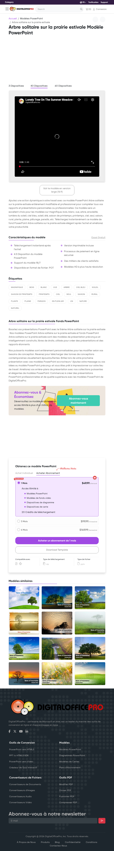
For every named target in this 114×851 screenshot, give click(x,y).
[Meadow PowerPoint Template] (90, 673)
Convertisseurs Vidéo (20, 802)
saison (81, 294)
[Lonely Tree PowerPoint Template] (90, 597)
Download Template (57, 549)
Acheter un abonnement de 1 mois (57, 540)
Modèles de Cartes (69, 761)
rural (94, 294)
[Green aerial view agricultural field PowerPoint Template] (57, 648)
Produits (45, 842)
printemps (44, 294)
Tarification (93, 2)
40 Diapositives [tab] (39, 85)
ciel (58, 294)
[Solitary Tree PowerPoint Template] (90, 623)
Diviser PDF (65, 790)
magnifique (17, 287)
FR (83, 2)
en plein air (58, 301)
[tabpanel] (57, 136)
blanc (44, 287)
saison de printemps (21, 294)
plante (14, 301)
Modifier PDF (66, 784)
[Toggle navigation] (7, 9)
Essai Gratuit (98, 237)
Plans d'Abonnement (69, 767)
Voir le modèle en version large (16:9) (57, 190)
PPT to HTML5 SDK (19, 755)
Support (104, 2)
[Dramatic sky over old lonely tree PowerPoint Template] (57, 623)
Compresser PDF (68, 802)
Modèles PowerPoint (31, 18)
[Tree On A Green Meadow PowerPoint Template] (90, 648)
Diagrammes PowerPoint (72, 755)
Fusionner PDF (66, 796)
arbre (67, 287)
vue (55, 287)
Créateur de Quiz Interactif (23, 767)
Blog (57, 842)
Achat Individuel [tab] (24, 473)
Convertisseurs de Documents (25, 784)
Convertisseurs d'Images (22, 790)
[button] (99, 9)
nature (83, 301)
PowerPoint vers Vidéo (21, 761)
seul (68, 294)
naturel (15, 308)
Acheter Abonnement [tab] (48, 473)
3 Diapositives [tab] (16, 85)
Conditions (91, 842)
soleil (95, 287)
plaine (27, 301)
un (71, 301)
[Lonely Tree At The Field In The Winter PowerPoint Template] (24, 673)
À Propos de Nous (26, 842)
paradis (42, 301)
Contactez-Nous (58, 845)
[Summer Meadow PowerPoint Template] (57, 673)
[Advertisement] (57, 60)
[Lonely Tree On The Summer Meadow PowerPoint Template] (24, 597)
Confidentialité (72, 842)
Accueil (13, 18)
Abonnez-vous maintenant (78, 400)
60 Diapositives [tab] (63, 85)
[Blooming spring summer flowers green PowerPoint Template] (24, 648)
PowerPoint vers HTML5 (21, 749)
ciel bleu (80, 287)
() (90, 9)
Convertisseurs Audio (20, 796)
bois (31, 287)
